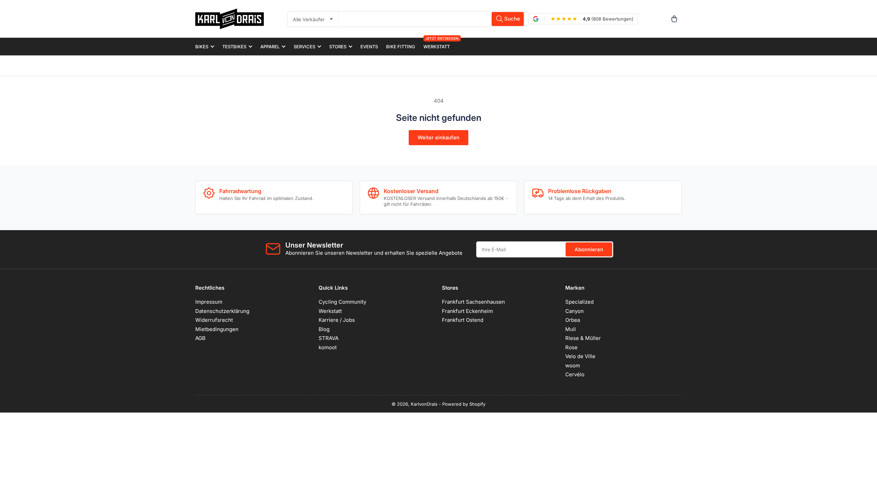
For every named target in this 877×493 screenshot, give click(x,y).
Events (369, 46)
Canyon (574, 311)
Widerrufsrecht (214, 320)
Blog (324, 329)
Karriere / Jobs (337, 320)
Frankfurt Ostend (462, 320)
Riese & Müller (583, 338)
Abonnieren (589, 249)
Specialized (579, 302)
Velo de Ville (580, 356)
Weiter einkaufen (438, 137)
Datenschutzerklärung (222, 311)
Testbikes (234, 46)
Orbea (572, 320)
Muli (570, 329)
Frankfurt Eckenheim (467, 311)
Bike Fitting (400, 46)
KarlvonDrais (424, 404)
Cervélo (574, 374)
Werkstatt (436, 43)
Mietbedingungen (216, 329)
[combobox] (431, 19)
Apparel (270, 46)
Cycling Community (342, 302)
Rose (571, 347)
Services (304, 46)
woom (572, 365)
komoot (328, 347)
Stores (337, 46)
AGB (200, 338)
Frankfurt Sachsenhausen (473, 302)
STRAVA (328, 338)
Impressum (208, 302)
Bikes (201, 46)
